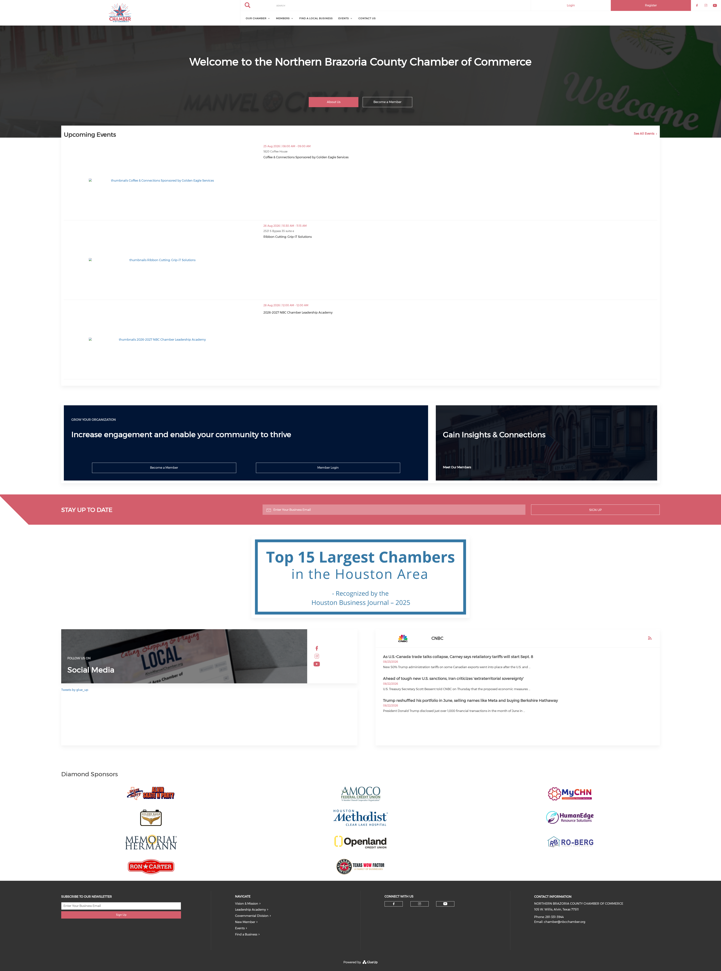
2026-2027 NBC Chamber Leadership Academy (298, 312)
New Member (245, 922)
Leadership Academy (250, 909)
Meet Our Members (457, 467)
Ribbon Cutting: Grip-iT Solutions (287, 237)
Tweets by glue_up (74, 690)
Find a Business (246, 934)
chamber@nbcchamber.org (564, 922)
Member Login (328, 467)
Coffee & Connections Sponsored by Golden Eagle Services (305, 157)
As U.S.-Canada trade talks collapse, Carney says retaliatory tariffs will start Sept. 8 (458, 656)
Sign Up (595, 510)
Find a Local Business (316, 18)
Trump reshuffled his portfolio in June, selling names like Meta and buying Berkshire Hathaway (470, 700)
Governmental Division (251, 916)
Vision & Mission (246, 903)
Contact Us (367, 18)
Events (343, 18)
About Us (333, 102)
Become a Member (387, 102)
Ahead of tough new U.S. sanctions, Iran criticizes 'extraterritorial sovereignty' (453, 678)
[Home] (120, 13)
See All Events (644, 133)
